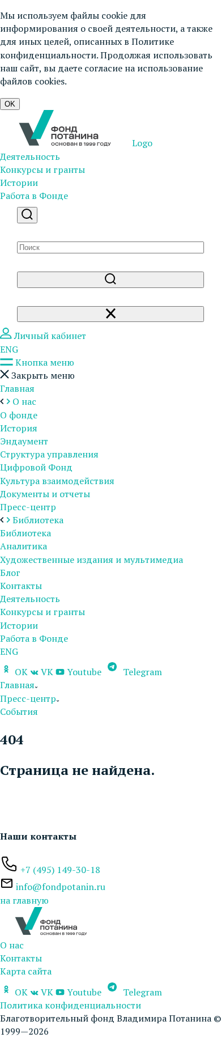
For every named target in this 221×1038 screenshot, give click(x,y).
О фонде (18, 415)
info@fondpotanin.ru (60, 886)
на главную (24, 900)
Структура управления (49, 454)
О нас (12, 945)
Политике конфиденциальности (87, 48)
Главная (17, 388)
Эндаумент (24, 441)
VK (47, 672)
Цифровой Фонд (36, 467)
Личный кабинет (49, 335)
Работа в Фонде (34, 195)
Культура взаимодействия (57, 480)
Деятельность (30, 156)
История (18, 428)
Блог (10, 572)
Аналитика (23, 546)
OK (10, 104)
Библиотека (25, 533)
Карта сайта (26, 971)
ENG (9, 349)
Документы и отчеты (45, 494)
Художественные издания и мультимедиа (91, 559)
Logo (141, 143)
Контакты (21, 585)
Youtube (84, 672)
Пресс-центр (28, 507)
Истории (19, 182)
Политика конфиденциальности (70, 1005)
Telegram (141, 672)
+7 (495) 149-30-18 (60, 869)
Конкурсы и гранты (42, 169)
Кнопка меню (43, 362)
